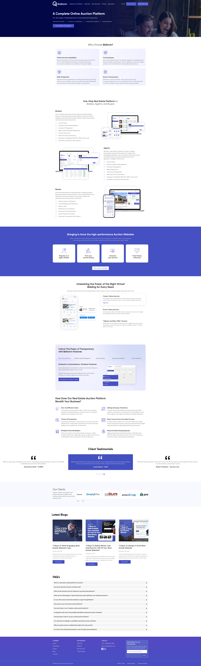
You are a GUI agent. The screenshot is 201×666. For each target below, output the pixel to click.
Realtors (79, 646)
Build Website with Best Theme (69, 379)
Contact (55, 654)
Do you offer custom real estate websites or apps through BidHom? (74, 599)
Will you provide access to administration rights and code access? (73, 625)
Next (82, 501)
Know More (58, 562)
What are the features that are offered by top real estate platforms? (74, 591)
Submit (144, 655)
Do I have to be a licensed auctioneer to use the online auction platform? (75, 629)
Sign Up (105, 302)
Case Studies (81, 651)
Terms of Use (121, 663)
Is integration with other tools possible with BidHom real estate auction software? (78, 612)
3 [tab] (101, 474)
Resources (111, 4)
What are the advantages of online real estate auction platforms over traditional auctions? (81, 595)
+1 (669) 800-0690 (109, 643)
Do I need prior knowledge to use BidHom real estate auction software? (75, 621)
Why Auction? (96, 4)
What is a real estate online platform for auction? (68, 582)
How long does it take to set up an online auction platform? (71, 616)
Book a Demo (131, 4)
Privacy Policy (131, 663)
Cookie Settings (142, 663)
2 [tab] (99, 474)
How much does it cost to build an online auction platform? (71, 608)
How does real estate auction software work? (67, 587)
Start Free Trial (142, 4)
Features (87, 4)
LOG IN (123, 4)
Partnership (56, 646)
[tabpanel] (100, 462)
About (54, 643)
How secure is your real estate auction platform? (68, 604)
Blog (54, 651)
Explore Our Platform (76, 4)
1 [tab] (97, 474)
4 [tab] (104, 474)
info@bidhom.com (110, 646)
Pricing (104, 4)
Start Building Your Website (63, 25)
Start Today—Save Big (100, 268)
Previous (78, 501)
